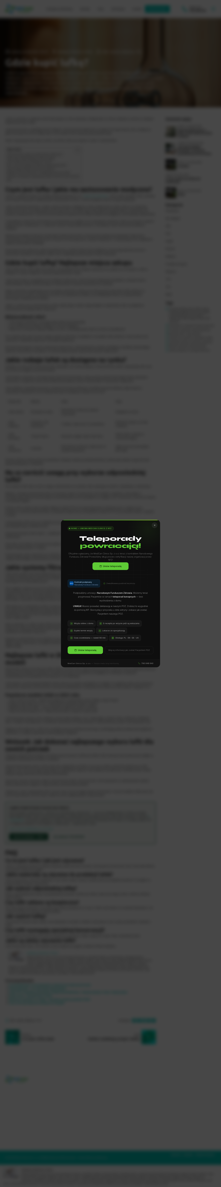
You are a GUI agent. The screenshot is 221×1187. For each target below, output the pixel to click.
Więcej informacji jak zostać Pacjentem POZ (129, 650)
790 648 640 (147, 663)
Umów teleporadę (112, 566)
